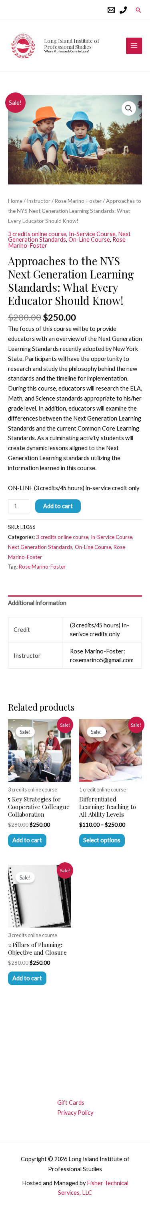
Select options (101, 840)
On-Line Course (89, 239)
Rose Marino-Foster (78, 201)
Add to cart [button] (27, 840)
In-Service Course (92, 233)
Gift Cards (70, 1102)
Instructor (38, 201)
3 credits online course (37, 233)
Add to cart (58, 506)
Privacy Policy (75, 1112)
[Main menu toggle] (134, 46)
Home (15, 201)
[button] (138, 10)
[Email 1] (111, 10)
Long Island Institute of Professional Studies (71, 43)
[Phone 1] (123, 10)
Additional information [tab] (37, 602)
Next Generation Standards (40, 547)
